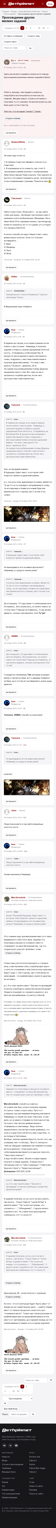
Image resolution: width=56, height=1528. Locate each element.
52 (39, 28)
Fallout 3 (32, 1472)
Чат (3, 1486)
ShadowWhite (18, 142)
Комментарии (8, 1490)
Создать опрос (10, 42)
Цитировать (11, 133)
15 (25, 1245)
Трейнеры (6, 1468)
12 (26, 851)
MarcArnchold (18, 897)
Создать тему (33, 36)
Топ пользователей (11, 1494)
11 (25, 817)
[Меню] (4, 3)
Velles (14, 276)
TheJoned (16, 198)
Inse (13, 330)
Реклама (33, 1490)
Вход (50, 4)
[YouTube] (16, 1445)
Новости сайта (36, 1486)
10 (25, 745)
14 (26, 1078)
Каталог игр (34, 1457)
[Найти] (43, 4)
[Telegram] (10, 1445)
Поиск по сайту (36, 1494)
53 (44, 28)
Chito (13, 810)
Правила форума (9, 1497)
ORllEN (14, 636)
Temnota (15, 405)
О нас (31, 1482)
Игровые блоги (9, 1472)
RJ (12, 60)
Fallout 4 (33, 1460)
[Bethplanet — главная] (21, 3)
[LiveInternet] (7, 1519)
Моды (4, 1460)
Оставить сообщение (13, 36)
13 (26, 904)
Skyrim (32, 1464)
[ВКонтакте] (4, 1445)
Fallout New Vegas (37, 1468)
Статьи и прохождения (12, 1464)
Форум (5, 1482)
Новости (6, 1457)
